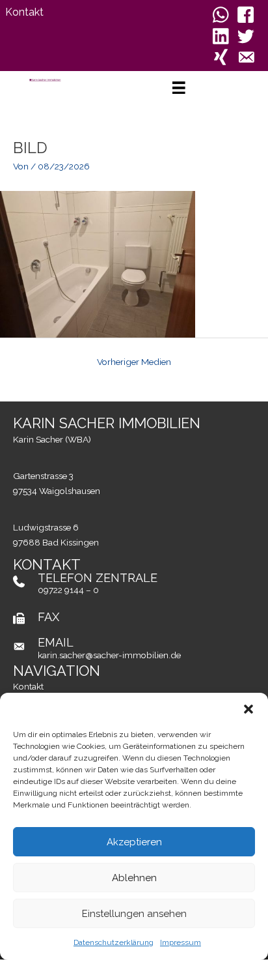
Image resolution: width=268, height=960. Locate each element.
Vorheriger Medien (134, 361)
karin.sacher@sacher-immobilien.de (109, 655)
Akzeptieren (134, 842)
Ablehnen (134, 878)
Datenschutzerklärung (114, 942)
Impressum (180, 942)
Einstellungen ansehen (134, 914)
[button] (248, 709)
